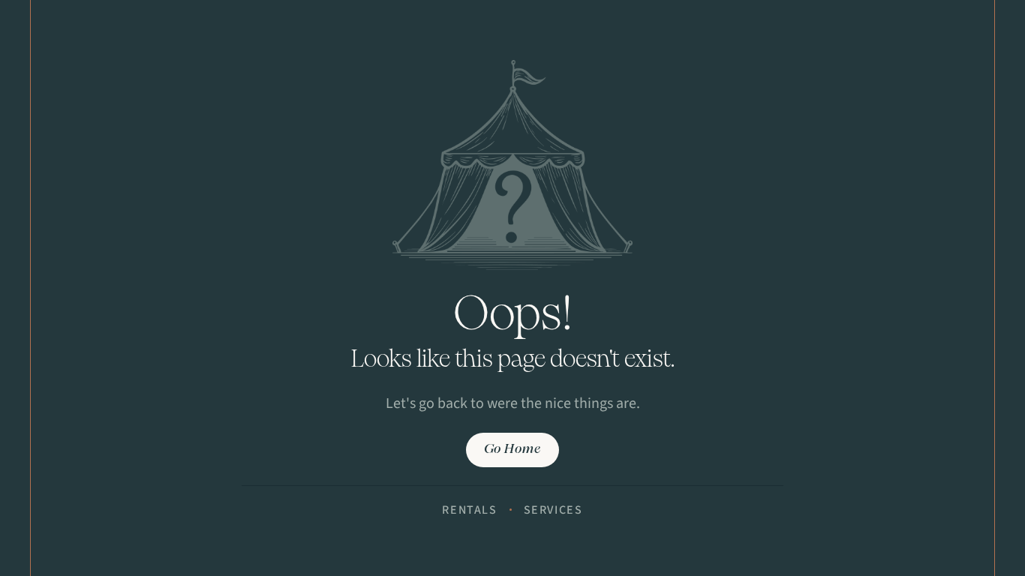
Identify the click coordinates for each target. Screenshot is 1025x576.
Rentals (469, 510)
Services (553, 510)
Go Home (512, 449)
